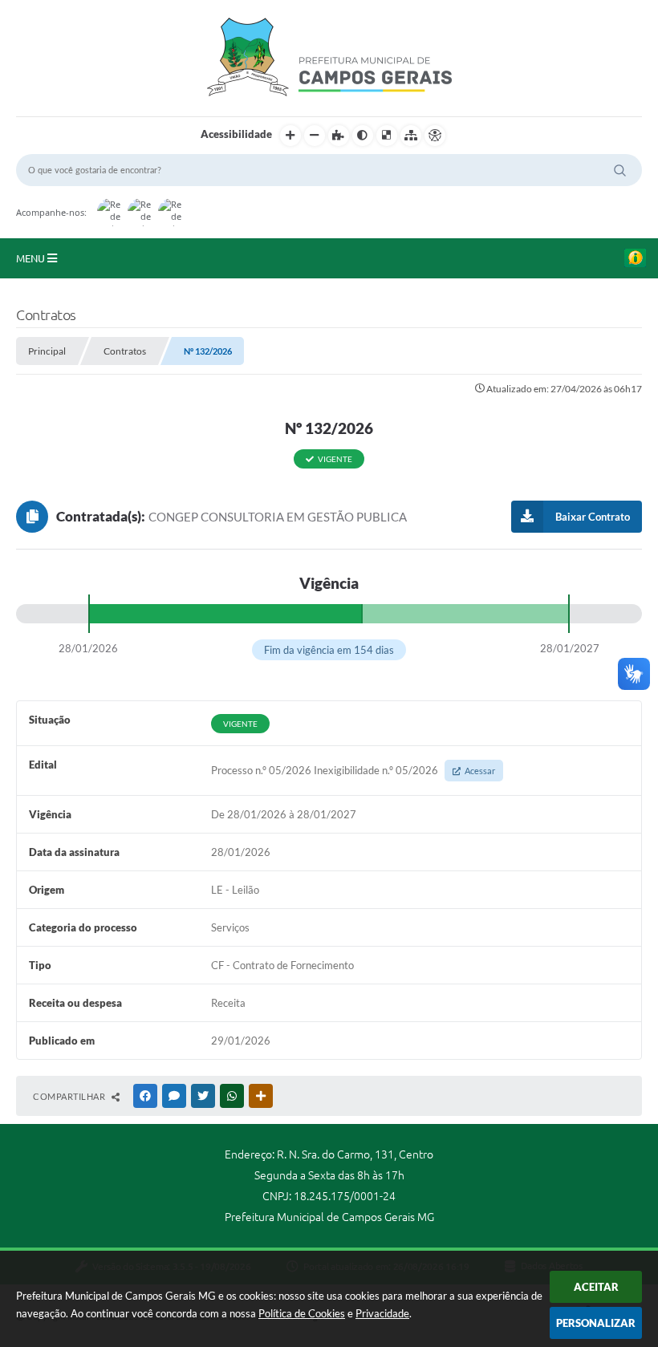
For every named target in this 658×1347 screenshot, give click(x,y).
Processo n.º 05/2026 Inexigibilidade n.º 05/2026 (353, 770)
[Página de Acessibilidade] (434, 135)
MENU (31, 258)
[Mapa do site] (410, 135)
